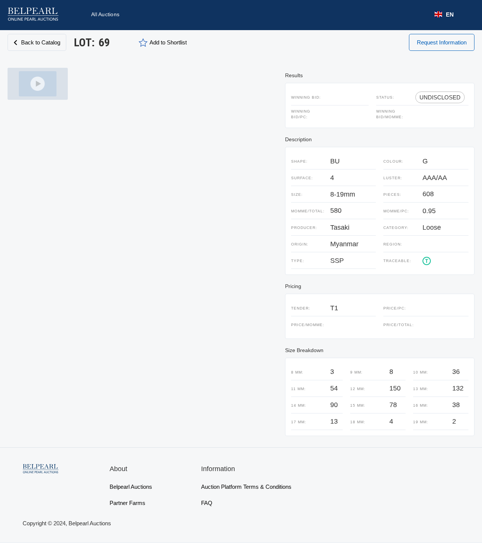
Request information (442, 42)
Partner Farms (127, 503)
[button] (444, 14)
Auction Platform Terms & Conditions (246, 487)
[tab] (38, 84)
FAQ (206, 503)
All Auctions (105, 14)
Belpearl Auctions (131, 487)
